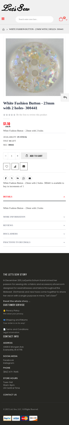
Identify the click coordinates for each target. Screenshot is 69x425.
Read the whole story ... (16, 301)
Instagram (8, 363)
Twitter (11, 178)
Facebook (5, 178)
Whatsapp (23, 178)
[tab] (34, 197)
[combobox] (35, 19)
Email (29, 178)
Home (3, 29)
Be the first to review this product (31, 115)
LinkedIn (17, 178)
